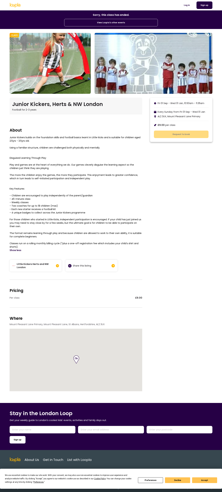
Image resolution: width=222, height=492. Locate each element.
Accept (204, 480)
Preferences (151, 480)
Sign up (17, 439)
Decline (177, 480)
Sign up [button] (204, 5)
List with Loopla (79, 459)
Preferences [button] (38, 482)
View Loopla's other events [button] (111, 22)
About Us (32, 459)
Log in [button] (187, 5)
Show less (15, 250)
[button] (76, 359)
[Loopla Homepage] (15, 5)
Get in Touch (53, 459)
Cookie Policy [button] (100, 479)
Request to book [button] (181, 134)
